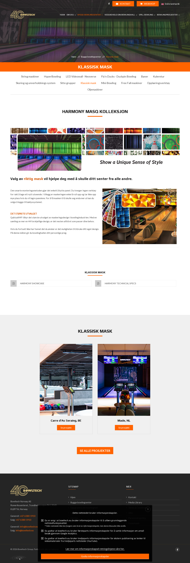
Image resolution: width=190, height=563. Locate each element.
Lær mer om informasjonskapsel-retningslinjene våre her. (95, 548)
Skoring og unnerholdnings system (35, 83)
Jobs (130, 512)
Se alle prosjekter (95, 450)
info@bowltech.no (29, 526)
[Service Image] (66, 379)
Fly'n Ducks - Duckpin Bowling (118, 76)
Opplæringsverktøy (158, 83)
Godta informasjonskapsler (95, 556)
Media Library (135, 502)
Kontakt (124, 3)
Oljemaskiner (95, 89)
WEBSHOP (149, 3)
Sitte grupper (68, 83)
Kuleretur (158, 76)
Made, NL (124, 420)
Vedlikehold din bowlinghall (119, 14)
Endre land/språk (172, 4)
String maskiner (30, 76)
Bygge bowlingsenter (89, 14)
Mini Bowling (108, 83)
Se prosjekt (66, 427)
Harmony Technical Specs (120, 283)
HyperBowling (52, 76)
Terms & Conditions (137, 507)
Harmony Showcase (32, 283)
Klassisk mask (88, 83)
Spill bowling (146, 14)
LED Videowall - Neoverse (81, 76)
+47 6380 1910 (27, 516)
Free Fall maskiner (131, 83)
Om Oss (70, 14)
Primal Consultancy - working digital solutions (18, 558)
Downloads (134, 523)
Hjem (62, 14)
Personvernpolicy (137, 518)
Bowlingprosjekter (167, 14)
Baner (144, 76)
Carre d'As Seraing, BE (66, 420)
